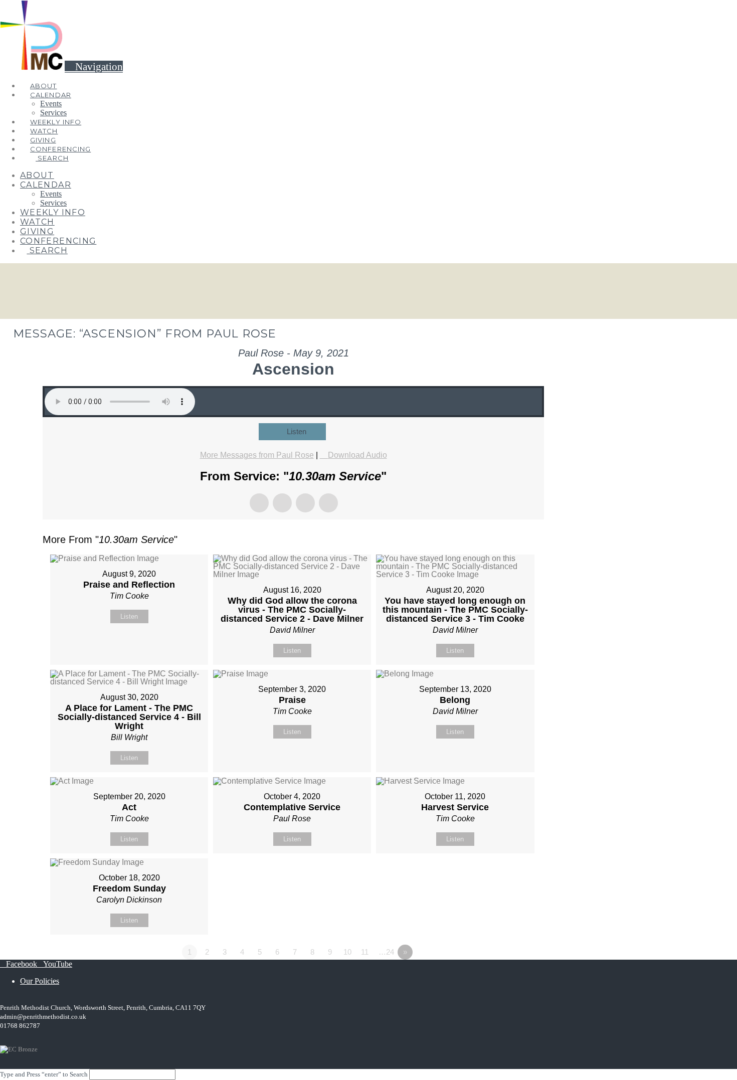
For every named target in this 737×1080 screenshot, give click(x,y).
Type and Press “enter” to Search (44, 1074)
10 (347, 952)
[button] (94, 67)
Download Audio (357, 455)
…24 (386, 952)
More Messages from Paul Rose (257, 455)
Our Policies (39, 981)
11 (364, 952)
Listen (296, 431)
